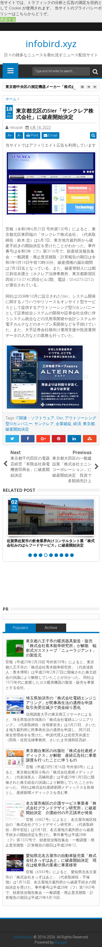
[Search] (95, 71)
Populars (20, 628)
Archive (51, 628)
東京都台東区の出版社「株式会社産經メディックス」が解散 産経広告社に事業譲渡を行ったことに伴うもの (61, 755)
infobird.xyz (51, 43)
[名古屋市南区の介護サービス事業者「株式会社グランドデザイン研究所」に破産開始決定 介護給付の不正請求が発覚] (15, 810)
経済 (77, 423)
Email (52, 135)
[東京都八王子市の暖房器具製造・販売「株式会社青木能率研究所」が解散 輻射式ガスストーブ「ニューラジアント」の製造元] (15, 648)
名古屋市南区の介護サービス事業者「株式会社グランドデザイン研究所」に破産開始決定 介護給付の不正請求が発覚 (61, 808)
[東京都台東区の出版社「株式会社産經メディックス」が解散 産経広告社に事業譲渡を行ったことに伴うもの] (15, 757)
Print (34, 135)
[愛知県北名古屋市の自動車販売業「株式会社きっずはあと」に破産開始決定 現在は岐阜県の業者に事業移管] (15, 862)
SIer (59, 418)
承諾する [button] (8, 19)
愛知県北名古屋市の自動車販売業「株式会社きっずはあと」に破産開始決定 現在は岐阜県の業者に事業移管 (61, 860)
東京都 (89, 423)
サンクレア (44, 423)
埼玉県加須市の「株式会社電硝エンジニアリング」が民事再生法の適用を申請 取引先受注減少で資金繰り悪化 (61, 703)
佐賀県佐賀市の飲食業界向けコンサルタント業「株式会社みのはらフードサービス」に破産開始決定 (51, 543)
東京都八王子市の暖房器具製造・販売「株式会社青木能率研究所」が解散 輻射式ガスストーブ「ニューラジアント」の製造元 (61, 648)
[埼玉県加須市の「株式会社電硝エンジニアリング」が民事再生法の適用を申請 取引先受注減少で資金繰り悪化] (15, 705)
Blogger (61, 942)
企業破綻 (63, 423)
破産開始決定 (17, 429)
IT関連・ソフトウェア (35, 418)
